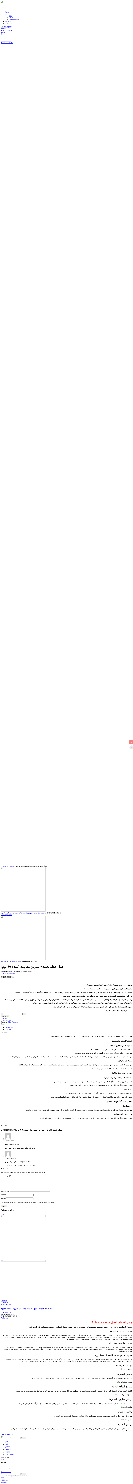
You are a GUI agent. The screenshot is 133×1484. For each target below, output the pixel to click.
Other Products (14, 19)
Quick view (5, 1302)
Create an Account (6, 1472)
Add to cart (5, 1016)
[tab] (68, 1027)
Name (3, 1195)
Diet (10, 16)
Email (3, 1198)
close (2, 1459)
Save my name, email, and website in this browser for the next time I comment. (29, 1202)
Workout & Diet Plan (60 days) (11, 961)
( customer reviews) (8, 973)
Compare (7, 1452)
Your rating (5, 1176)
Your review (5, 1191)
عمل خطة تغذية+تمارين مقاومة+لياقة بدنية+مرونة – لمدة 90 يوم (27, 1308)
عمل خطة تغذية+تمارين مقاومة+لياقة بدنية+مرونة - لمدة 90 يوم (23, 913)
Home (3, 866)
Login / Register (9, 1454)
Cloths (11, 17)
